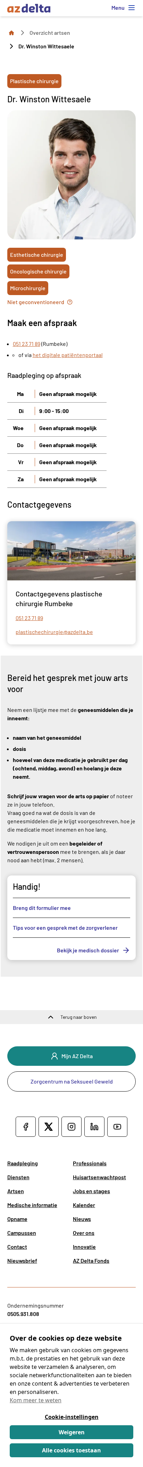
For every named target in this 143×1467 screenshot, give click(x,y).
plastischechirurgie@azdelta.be (54, 631)
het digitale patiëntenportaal (68, 354)
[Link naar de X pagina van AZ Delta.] (49, 1127)
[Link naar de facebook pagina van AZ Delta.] (26, 1127)
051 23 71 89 (26, 343)
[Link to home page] (11, 32)
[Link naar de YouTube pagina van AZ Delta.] (117, 1127)
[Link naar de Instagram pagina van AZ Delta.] (71, 1127)
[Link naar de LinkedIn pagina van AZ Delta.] (94, 1127)
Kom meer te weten (35, 1400)
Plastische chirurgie (34, 81)
